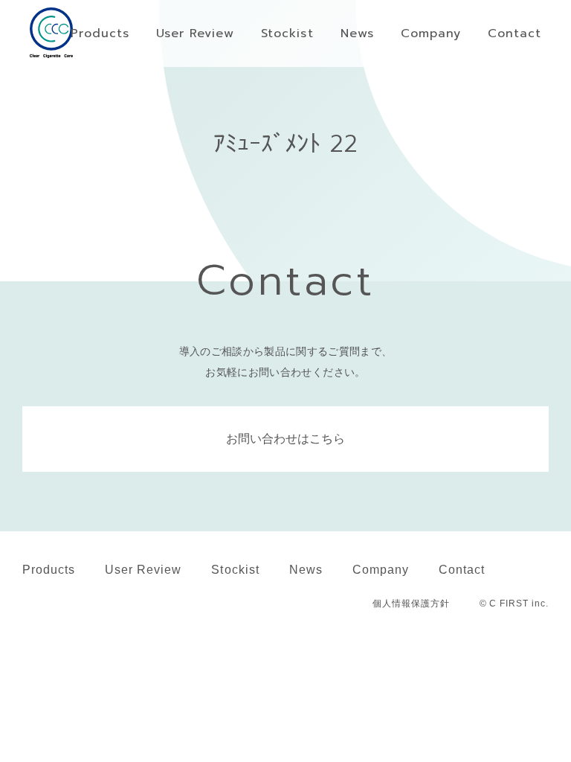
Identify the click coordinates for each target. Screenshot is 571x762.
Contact (462, 569)
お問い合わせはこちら (285, 438)
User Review (143, 569)
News (306, 569)
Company (380, 569)
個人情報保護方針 (411, 603)
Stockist (235, 569)
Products (48, 569)
